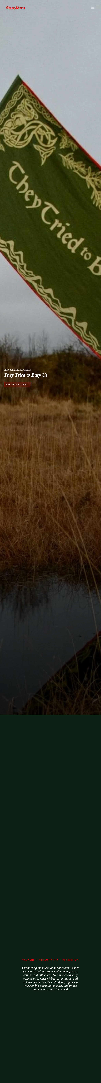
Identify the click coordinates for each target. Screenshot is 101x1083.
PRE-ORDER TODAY (17, 384)
